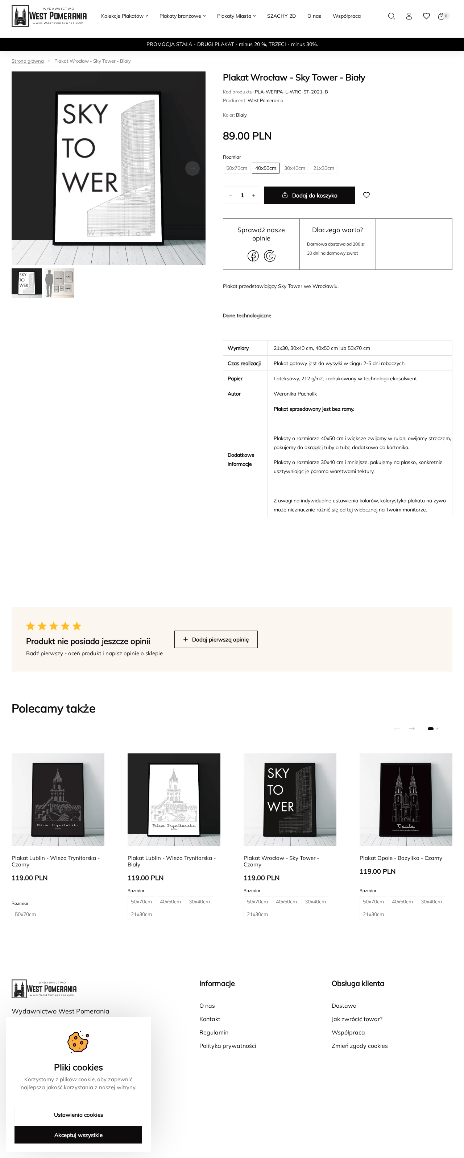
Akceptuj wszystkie (78, 1135)
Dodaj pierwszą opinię (220, 639)
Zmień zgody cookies (360, 1045)
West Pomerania (265, 100)
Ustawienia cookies (78, 1114)
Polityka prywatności (227, 1045)
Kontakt (209, 1019)
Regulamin (213, 1032)
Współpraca (348, 1032)
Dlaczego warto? (337, 230)
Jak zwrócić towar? (357, 1019)
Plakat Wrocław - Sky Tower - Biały (92, 61)
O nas (207, 1005)
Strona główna (28, 61)
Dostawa (344, 1005)
